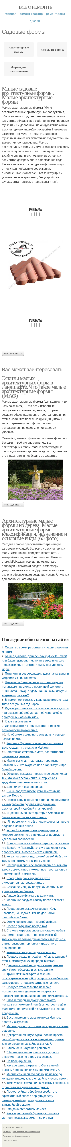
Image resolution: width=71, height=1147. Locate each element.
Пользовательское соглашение (26, 1131)
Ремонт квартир (31, 14)
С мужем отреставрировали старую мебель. (36, 930)
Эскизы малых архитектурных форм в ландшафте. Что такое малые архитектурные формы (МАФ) (34, 386)
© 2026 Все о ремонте (13, 1127)
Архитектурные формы (19, 50)
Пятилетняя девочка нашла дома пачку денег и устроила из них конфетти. (35, 675)
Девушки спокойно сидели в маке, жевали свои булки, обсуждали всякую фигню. (32, 967)
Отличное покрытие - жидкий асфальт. (32, 921)
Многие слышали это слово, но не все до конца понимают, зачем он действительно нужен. (35, 1076)
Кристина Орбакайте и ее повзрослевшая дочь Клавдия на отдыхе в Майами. (32, 745)
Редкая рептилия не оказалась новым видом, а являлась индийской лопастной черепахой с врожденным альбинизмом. (35, 712)
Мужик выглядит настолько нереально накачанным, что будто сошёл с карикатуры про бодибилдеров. (34, 764)
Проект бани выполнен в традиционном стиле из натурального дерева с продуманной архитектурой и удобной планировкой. (35, 804)
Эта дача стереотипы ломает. (27, 1109)
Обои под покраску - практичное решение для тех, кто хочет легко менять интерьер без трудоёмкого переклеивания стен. (35, 777)
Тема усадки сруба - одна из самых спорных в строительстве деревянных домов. (35, 1085)
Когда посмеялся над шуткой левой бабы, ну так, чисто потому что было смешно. (34, 858)
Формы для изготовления (19, 69)
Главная (10, 14)
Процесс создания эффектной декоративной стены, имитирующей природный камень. (34, 958)
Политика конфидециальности (16, 1136)
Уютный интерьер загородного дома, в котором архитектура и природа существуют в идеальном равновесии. (33, 834)
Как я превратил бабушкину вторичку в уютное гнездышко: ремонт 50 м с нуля (30, 1115)
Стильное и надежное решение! (28, 1048)
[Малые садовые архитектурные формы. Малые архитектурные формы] (35, 267)
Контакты (7, 1131)
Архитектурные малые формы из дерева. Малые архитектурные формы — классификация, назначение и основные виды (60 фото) (34, 529)
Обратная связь (10, 1140)
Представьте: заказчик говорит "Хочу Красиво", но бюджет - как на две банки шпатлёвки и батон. (29, 912)
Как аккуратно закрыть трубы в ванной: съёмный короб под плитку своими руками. (31, 1067)
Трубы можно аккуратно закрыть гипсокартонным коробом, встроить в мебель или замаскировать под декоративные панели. (35, 978)
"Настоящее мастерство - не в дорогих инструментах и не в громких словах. (30, 1054)
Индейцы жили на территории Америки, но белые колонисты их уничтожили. (33, 815)
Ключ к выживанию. (18, 721)
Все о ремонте (35, 7)
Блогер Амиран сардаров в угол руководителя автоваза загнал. (26, 880)
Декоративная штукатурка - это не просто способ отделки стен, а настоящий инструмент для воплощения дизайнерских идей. (33, 1039)
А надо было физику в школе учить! (30, 895)
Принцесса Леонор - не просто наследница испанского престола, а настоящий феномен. (32, 684)
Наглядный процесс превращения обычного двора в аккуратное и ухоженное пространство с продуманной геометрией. (35, 869)
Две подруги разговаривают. (26, 787)
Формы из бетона (52, 49)
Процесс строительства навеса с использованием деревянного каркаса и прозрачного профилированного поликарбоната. (35, 991)
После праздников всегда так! (27, 926)
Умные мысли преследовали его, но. (31, 952)
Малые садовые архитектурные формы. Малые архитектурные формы (28, 94)
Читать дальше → (13, 353)
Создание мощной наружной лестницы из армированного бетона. (32, 889)
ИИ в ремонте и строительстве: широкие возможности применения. (31, 728)
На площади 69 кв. (19, 1061)
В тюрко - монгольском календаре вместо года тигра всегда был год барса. (35, 701)
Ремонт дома (55, 14)
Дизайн (35, 21)
